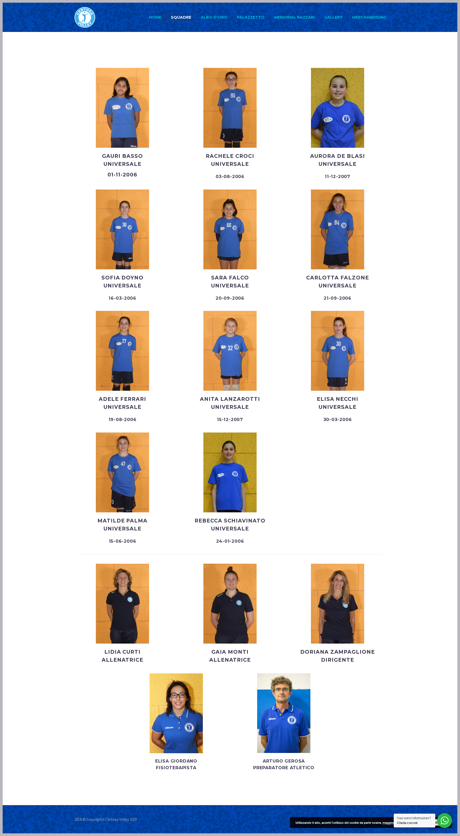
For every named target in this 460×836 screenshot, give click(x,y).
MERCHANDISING (369, 17)
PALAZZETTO (251, 17)
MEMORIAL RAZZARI (294, 17)
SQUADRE (181, 17)
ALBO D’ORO (214, 17)
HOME (155, 17)
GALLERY (333, 17)
